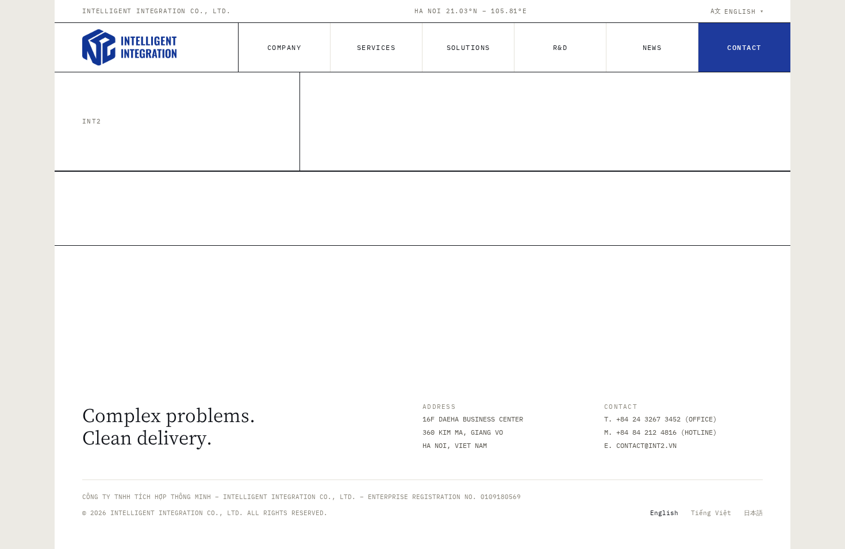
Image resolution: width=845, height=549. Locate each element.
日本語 (753, 513)
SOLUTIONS (468, 47)
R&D (560, 47)
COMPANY (284, 47)
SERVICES (376, 47)
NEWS (652, 47)
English (664, 513)
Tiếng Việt (711, 513)
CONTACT (744, 47)
